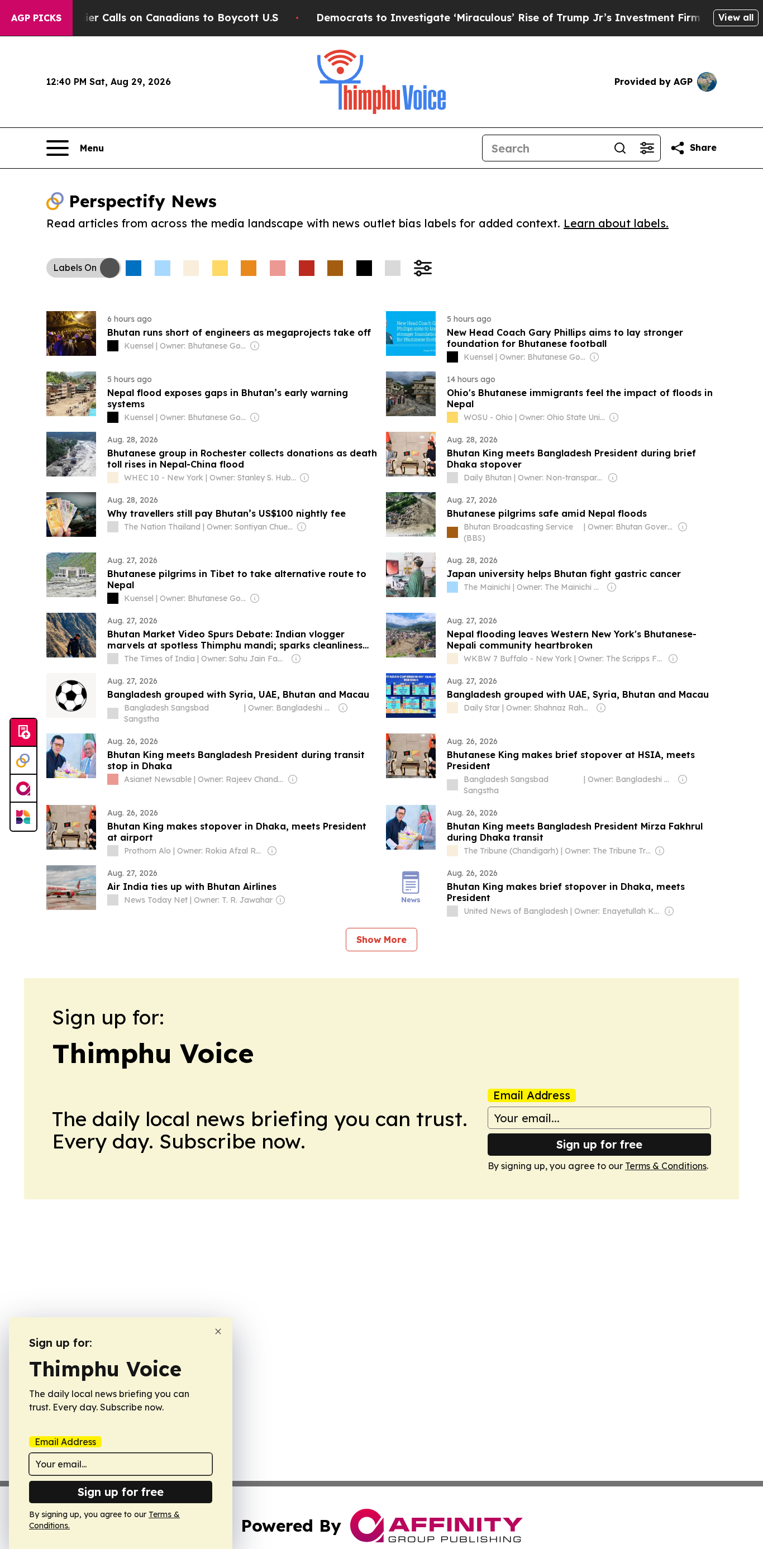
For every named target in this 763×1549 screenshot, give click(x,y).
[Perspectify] (23, 761)
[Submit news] (23, 733)
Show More (381, 939)
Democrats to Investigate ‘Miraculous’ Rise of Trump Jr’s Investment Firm (508, 17)
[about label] (112, 345)
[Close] (218, 1331)
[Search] (620, 148)
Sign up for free (599, 1144)
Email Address (531, 1095)
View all (736, 17)
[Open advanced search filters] (646, 148)
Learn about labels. (616, 223)
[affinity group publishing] (23, 789)
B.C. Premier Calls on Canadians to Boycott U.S (157, 17)
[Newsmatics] (23, 817)
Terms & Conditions (666, 1165)
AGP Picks (36, 17)
